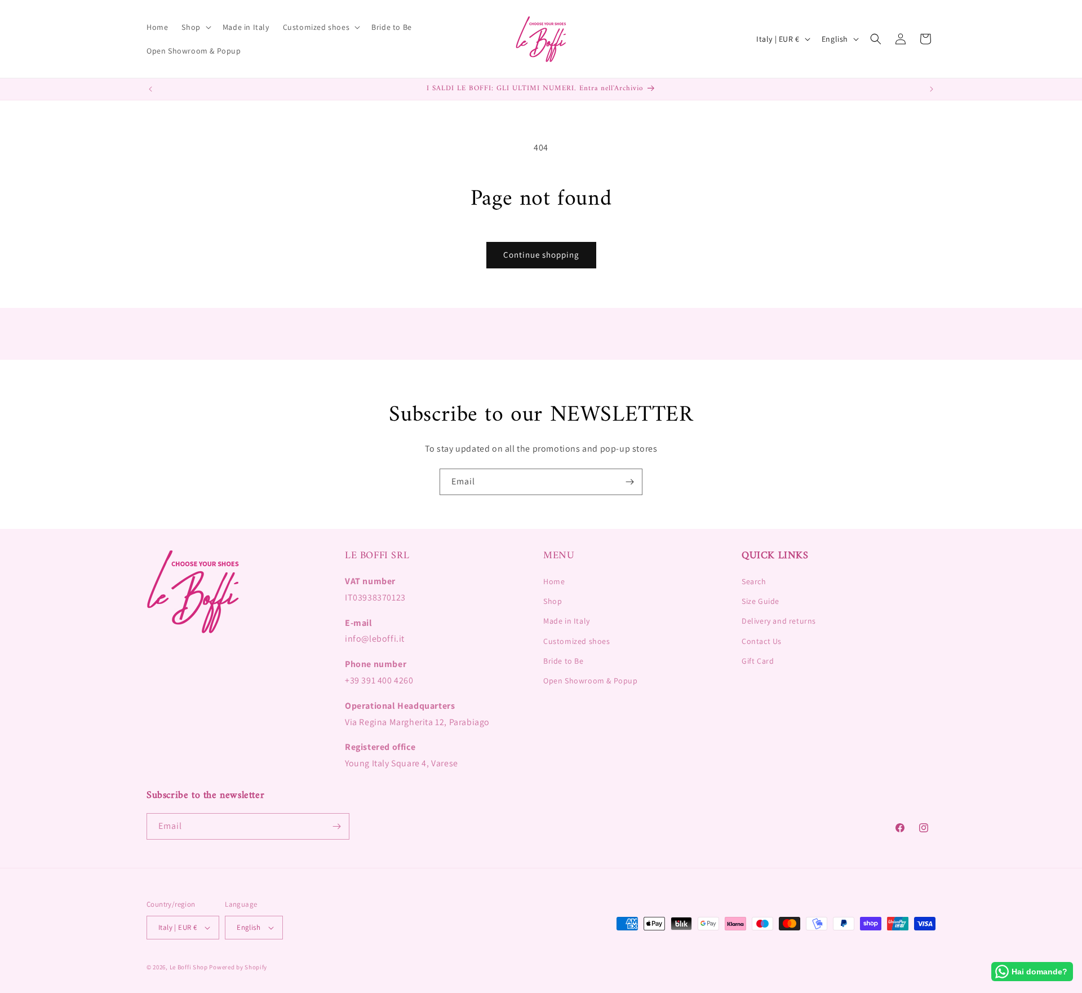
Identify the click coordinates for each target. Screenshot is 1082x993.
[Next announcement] (931, 89)
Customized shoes (576, 641)
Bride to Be (563, 661)
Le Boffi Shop (189, 967)
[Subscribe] (629, 482)
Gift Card (758, 661)
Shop (552, 601)
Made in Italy (566, 621)
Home (554, 581)
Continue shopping (541, 254)
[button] (195, 27)
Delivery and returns (779, 621)
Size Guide (760, 601)
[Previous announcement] (150, 89)
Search (754, 581)
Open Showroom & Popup (590, 681)
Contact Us (762, 641)
